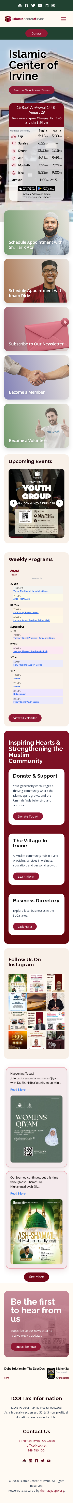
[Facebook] (27, 5)
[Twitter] (33, 5)
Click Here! (25, 926)
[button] (36, 33)
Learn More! (26, 876)
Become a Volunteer (28, 440)
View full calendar (25, 718)
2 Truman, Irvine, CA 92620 (36, 1440)
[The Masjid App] (20, 5)
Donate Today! (28, 816)
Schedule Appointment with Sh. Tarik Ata (36, 244)
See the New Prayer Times (32, 90)
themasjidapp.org (52, 1490)
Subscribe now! (26, 1347)
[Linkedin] (47, 5)
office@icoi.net (36, 1445)
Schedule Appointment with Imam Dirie (36, 293)
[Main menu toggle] (63, 19)
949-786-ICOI (36, 1450)
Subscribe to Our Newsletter (36, 344)
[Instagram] (53, 5)
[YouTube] (40, 5)
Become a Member (27, 392)
